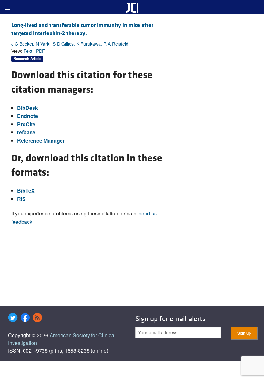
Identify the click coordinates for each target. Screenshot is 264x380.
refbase (26, 132)
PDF (40, 51)
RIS (21, 199)
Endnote (27, 115)
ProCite (26, 124)
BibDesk (27, 107)
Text (28, 51)
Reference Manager (41, 140)
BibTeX (26, 190)
